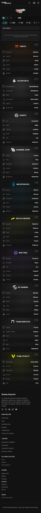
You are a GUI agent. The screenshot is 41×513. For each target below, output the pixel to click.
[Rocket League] (7, 18)
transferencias (6, 424)
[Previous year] (16, 18)
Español (4, 481)
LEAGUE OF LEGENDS (8, 442)
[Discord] (9, 409)
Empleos (4, 427)
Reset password (6, 465)
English (4, 476)
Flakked (35, 134)
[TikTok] (13, 409)
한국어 (4, 490)
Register (4, 462)
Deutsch (4, 484)
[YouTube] (16, 409)
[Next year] (23, 18)
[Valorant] (11, 18)
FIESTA (35, 370)
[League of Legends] (3, 18)
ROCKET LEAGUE (7, 451)
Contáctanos (6, 430)
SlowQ (36, 301)
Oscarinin (34, 121)
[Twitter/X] (2, 409)
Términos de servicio (7, 497)
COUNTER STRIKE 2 (8, 448)
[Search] (29, 3)
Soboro (35, 52)
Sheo (36, 263)
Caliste (35, 168)
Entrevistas (5, 418)
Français (4, 479)
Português (5, 487)
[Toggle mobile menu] (34, 3)
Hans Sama (34, 99)
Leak (3, 421)
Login (3, 459)
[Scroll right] (39, 22)
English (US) (5, 473)
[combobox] (20, 28)
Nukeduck (34, 348)
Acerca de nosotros (8, 433)
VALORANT (5, 445)
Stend (36, 275)
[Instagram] (6, 409)
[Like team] (36, 44)
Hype (36, 340)
